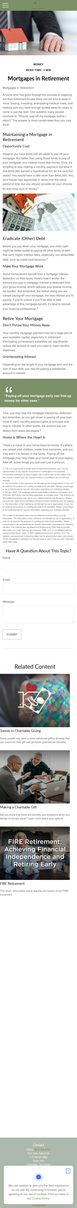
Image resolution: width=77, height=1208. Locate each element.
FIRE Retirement (12, 883)
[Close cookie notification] (68, 1171)
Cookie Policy (40, 1198)
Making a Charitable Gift (18, 807)
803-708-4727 (43, 1149)
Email (6, 580)
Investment (38, 1205)
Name (6, 558)
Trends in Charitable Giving (20, 731)
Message (8, 601)
